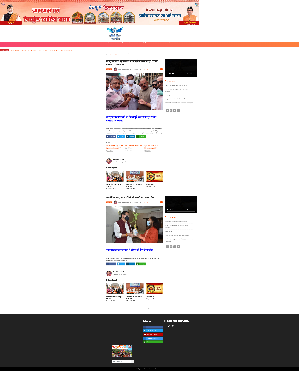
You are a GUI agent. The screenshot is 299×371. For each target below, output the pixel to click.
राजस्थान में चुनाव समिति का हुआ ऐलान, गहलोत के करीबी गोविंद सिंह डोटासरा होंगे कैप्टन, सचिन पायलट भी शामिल (151, 147)
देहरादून (114, 180)
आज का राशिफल (150, 184)
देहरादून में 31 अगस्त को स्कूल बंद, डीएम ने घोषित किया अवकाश (177, 99)
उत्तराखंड (109, 180)
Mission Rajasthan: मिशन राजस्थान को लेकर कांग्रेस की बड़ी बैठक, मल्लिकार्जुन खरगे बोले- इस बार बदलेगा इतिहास (114, 147)
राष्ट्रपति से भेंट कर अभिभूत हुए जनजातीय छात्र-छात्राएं (176, 85)
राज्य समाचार (116, 54)
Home (109, 54)
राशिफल (149, 180)
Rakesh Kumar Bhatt (123, 69)
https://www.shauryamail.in (120, 162)
